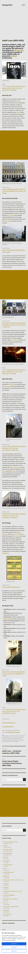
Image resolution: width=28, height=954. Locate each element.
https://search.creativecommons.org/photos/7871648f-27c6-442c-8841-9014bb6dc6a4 (13, 711)
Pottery (6, 902)
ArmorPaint (7, 861)
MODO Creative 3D (8, 872)
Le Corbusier (15, 340)
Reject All (14, 951)
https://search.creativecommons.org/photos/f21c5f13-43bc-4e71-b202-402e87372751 (14, 88)
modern (14, 56)
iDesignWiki (7, 5)
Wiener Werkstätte (14, 741)
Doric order (7, 221)
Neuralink (6, 910)
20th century (22, 735)
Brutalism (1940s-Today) (10, 899)
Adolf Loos (4, 737)
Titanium (6, 883)
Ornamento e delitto (6, 740)
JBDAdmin (6, 735)
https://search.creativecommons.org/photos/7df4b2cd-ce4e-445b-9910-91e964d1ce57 (14, 515)
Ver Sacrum (17, 536)
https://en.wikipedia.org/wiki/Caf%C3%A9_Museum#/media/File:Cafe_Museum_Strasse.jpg (14, 191)
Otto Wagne (11, 215)
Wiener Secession (6, 741)
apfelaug (14, 90)
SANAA (5, 845)
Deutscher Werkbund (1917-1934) (13, 891)
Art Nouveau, (7, 386)
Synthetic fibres (8, 864)
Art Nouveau (19, 50)
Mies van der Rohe (15, 467)
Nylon (5, 868)
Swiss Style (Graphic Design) (11, 906)
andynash (14, 517)
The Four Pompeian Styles (11, 842)
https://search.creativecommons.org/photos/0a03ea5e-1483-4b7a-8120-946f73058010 (14, 448)
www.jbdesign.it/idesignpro (12, 732)
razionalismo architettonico (18, 740)
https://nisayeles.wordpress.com (11, 587)
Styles (3, 929)
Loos (14, 737)
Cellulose (6, 887)
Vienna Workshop (17, 534)
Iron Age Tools (7, 914)
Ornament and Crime (16, 738)
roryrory (14, 373)
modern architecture (6, 738)
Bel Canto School (8, 849)
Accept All (14, 943)
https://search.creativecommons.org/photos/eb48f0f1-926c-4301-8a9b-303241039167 (14, 371)
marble (18, 112)
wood (3, 471)
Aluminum (6, 876)
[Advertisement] (14, 22)
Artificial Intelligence (9, 895)
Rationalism (5, 553)
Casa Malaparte (8, 853)
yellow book (7, 326)
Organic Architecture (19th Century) (13, 880)
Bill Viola (6, 857)
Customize (14, 947)
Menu (23, 5)
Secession (11, 384)
